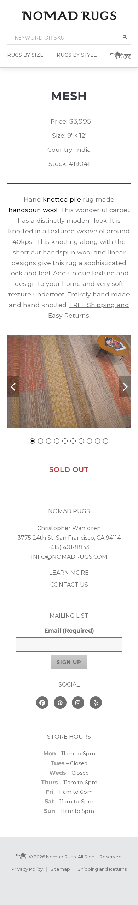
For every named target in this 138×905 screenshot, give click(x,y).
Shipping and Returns (102, 869)
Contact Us (69, 584)
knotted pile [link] (62, 199)
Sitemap (60, 869)
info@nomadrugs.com (69, 556)
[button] (125, 37)
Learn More (69, 572)
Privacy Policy (27, 869)
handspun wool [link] (33, 210)
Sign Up (69, 662)
